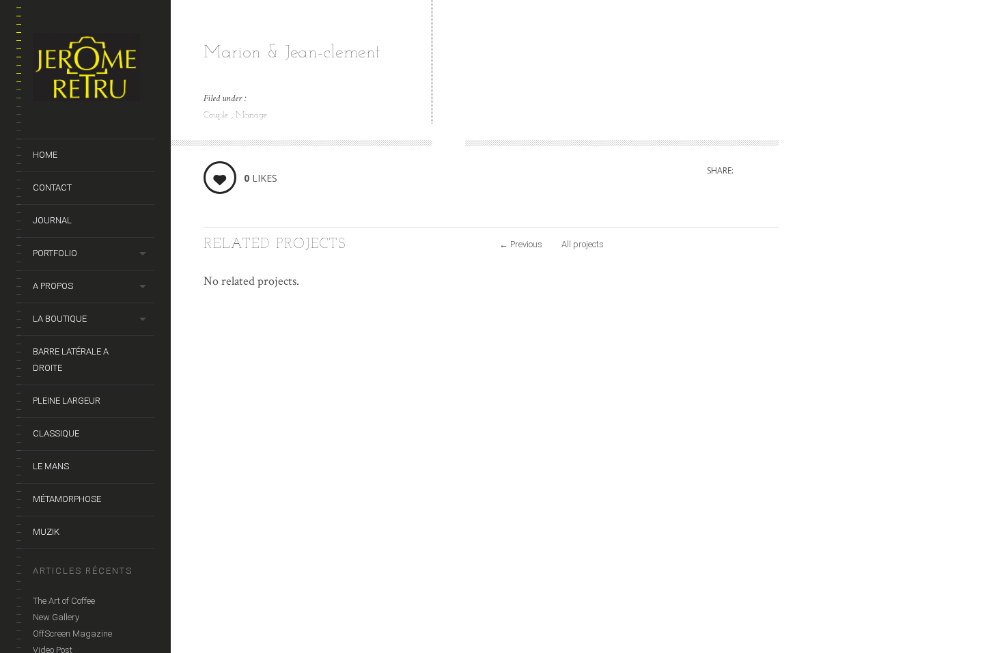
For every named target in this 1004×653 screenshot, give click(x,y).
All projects (582, 244)
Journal (52, 220)
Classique (56, 433)
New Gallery (56, 617)
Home (45, 155)
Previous (520, 244)
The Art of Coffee (64, 601)
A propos (53, 286)
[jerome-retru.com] (93, 70)
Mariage (252, 115)
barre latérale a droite (71, 359)
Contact (52, 187)
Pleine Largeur (66, 400)
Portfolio (55, 253)
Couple (218, 115)
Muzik (46, 532)
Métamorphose (67, 499)
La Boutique (60, 319)
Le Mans (51, 466)
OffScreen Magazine (72, 633)
